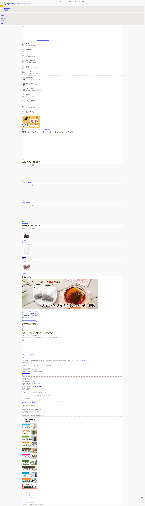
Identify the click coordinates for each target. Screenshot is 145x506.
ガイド (2, 20)
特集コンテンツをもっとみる (30, 315)
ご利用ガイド (29, 496)
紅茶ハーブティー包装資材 (43, 40)
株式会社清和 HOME (30, 502)
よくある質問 (29, 497)
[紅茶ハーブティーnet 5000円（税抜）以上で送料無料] (69, 1)
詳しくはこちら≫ (82, 360)
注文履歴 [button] (6, 11)
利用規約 (28, 494)
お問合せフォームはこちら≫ (28, 402)
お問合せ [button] (6, 9)
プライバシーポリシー (31, 492)
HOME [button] (5, 6)
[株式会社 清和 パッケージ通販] (84, 1)
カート (2, 23)
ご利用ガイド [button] (7, 8)
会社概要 (28, 499)
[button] (6, 4)
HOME (2, 15)
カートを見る (29, 491)
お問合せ (28, 500)
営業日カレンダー (37, 386)
